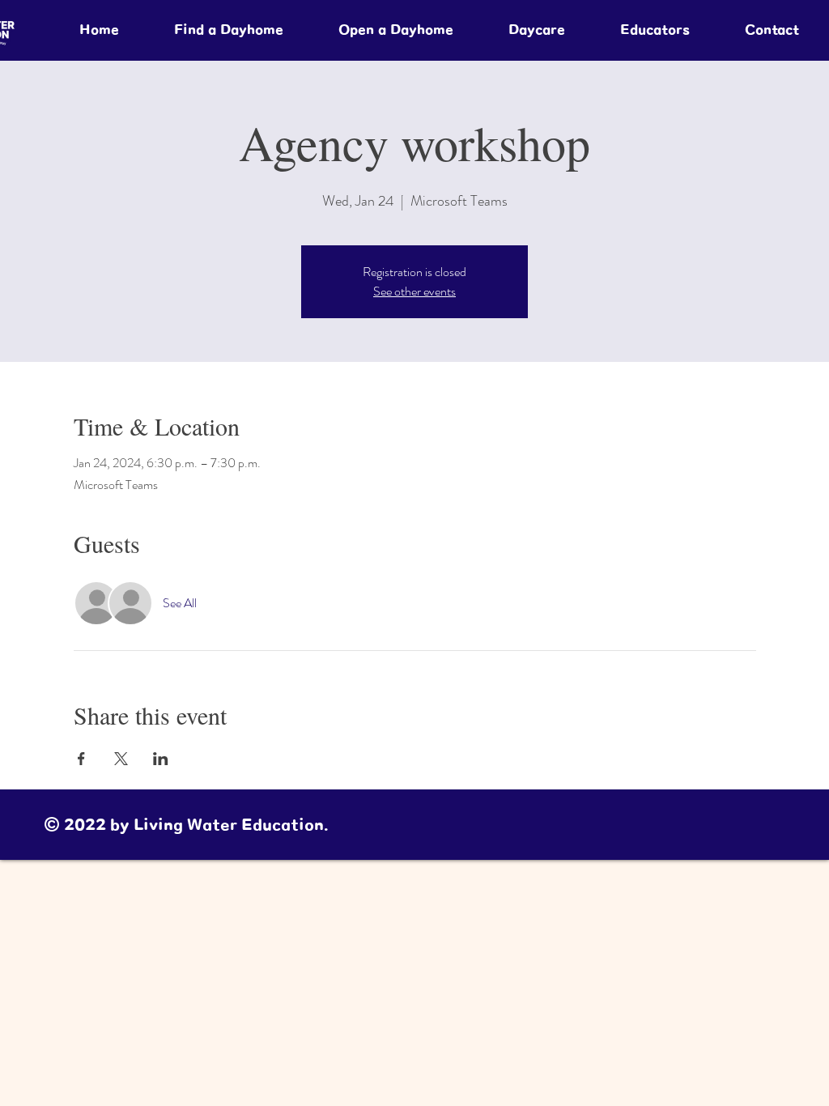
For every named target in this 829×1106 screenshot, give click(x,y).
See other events (414, 291)
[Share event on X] (121, 758)
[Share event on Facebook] (81, 758)
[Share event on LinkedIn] (160, 758)
